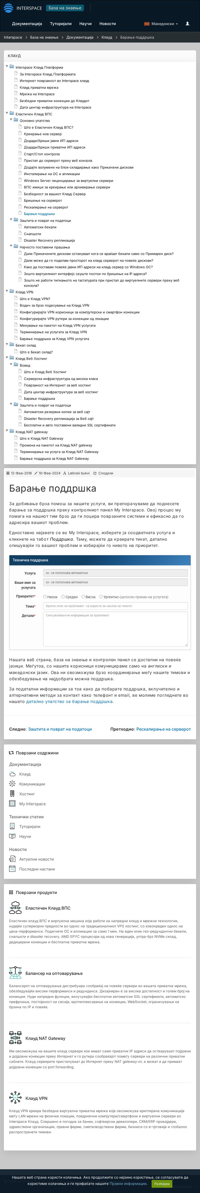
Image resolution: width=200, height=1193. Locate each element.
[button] (7, 66)
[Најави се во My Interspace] (189, 24)
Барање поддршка (137, 37)
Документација (79, 37)
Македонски (161, 23)
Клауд (107, 37)
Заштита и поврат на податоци (60, 729)
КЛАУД (14, 55)
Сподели (105, 473)
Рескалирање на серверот (163, 729)
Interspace (13, 37)
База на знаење (65, 7)
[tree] (100, 262)
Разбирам (162, 1184)
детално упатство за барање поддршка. (70, 701)
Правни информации (128, 1183)
